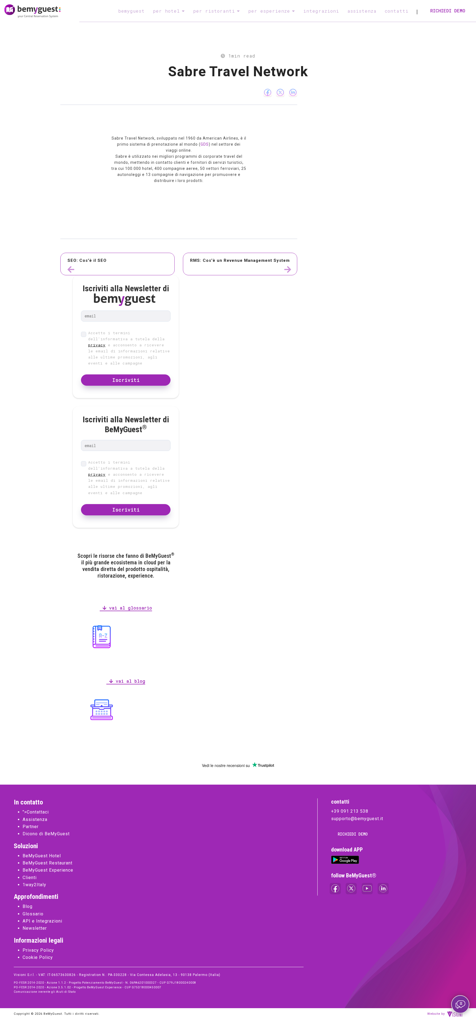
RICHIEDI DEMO (447, 10)
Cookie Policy (38, 957)
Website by (436, 1014)
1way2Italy (34, 884)
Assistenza (35, 819)
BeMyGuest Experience (48, 870)
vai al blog (129, 681)
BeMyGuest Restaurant (47, 863)
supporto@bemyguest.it (357, 818)
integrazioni (321, 11)
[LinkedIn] (293, 92)
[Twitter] (280, 92)
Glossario (33, 913)
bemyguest (131, 11)
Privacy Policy (38, 950)
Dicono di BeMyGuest (46, 833)
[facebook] (335, 888)
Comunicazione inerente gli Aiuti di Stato (45, 991)
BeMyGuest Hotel (42, 855)
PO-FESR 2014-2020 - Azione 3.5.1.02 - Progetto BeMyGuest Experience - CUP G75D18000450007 (87, 987)
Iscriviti (126, 380)
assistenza (362, 11)
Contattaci (38, 812)
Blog (28, 906)
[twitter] (351, 888)
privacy (97, 344)
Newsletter (35, 928)
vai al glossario (129, 608)
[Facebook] (267, 92)
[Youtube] (367, 888)
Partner (31, 826)
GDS (205, 144)
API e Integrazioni (42, 921)
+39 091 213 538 (349, 811)
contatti (397, 11)
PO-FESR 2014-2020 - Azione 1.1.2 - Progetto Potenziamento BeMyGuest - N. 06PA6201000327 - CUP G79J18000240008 (105, 982)
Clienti (30, 877)
